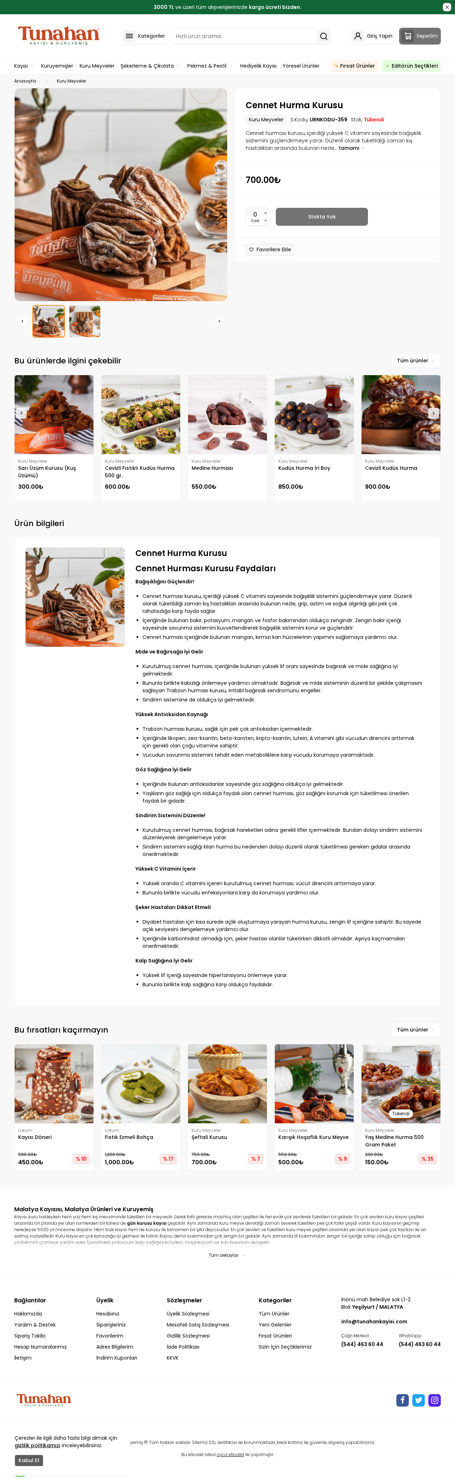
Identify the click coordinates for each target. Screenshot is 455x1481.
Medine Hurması (212, 468)
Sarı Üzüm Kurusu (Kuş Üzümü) (47, 471)
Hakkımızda (28, 1313)
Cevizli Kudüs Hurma (391, 468)
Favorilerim (109, 1335)
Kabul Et (28, 1460)
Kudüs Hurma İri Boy (304, 468)
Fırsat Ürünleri (275, 1335)
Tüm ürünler (412, 360)
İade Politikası (183, 1346)
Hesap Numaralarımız (40, 1346)
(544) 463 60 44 (362, 1344)
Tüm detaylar (223, 1255)
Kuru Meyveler (97, 65)
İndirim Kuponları (116, 1357)
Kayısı (21, 65)
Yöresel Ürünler (301, 65)
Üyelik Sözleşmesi (188, 1313)
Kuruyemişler (57, 65)
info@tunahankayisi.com (374, 1321)
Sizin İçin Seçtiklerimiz (285, 1346)
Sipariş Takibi (30, 1335)
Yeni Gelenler (275, 1324)
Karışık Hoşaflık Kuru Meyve (313, 1137)
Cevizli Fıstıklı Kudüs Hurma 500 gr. (140, 471)
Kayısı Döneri (35, 1137)
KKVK (172, 1357)
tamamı (350, 148)
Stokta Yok (322, 216)
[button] (22, 321)
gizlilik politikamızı (37, 1445)
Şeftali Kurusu (209, 1137)
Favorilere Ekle (274, 249)
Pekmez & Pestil (206, 65)
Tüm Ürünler (274, 1313)
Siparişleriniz (111, 1324)
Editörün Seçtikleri (415, 65)
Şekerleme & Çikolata (147, 65)
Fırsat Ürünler (357, 65)
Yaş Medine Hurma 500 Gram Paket (394, 1141)
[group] (121, 194)
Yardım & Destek (35, 1324)
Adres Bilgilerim (114, 1346)
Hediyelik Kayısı (258, 65)
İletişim (23, 1357)
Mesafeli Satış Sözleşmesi (198, 1324)
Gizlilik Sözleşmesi (188, 1335)
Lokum (25, 1130)
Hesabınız (107, 1313)
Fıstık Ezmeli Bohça (129, 1137)
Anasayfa (25, 81)
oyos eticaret (230, 1454)
